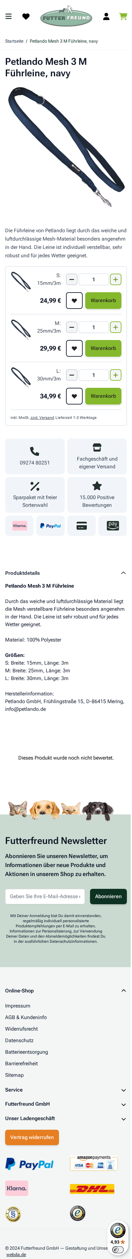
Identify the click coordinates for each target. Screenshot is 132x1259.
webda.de (16, 1251)
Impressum (17, 1006)
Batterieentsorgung (26, 1052)
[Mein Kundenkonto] (106, 16)
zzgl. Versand (42, 417)
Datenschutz (19, 1040)
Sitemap (14, 1075)
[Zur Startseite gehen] (66, 16)
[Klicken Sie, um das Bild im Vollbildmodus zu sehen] (66, 147)
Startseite (14, 41)
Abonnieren (108, 896)
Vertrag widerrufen (32, 1134)
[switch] (113, 1249)
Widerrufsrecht (21, 1029)
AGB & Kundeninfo (26, 1017)
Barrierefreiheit (21, 1063)
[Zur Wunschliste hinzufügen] (74, 300)
